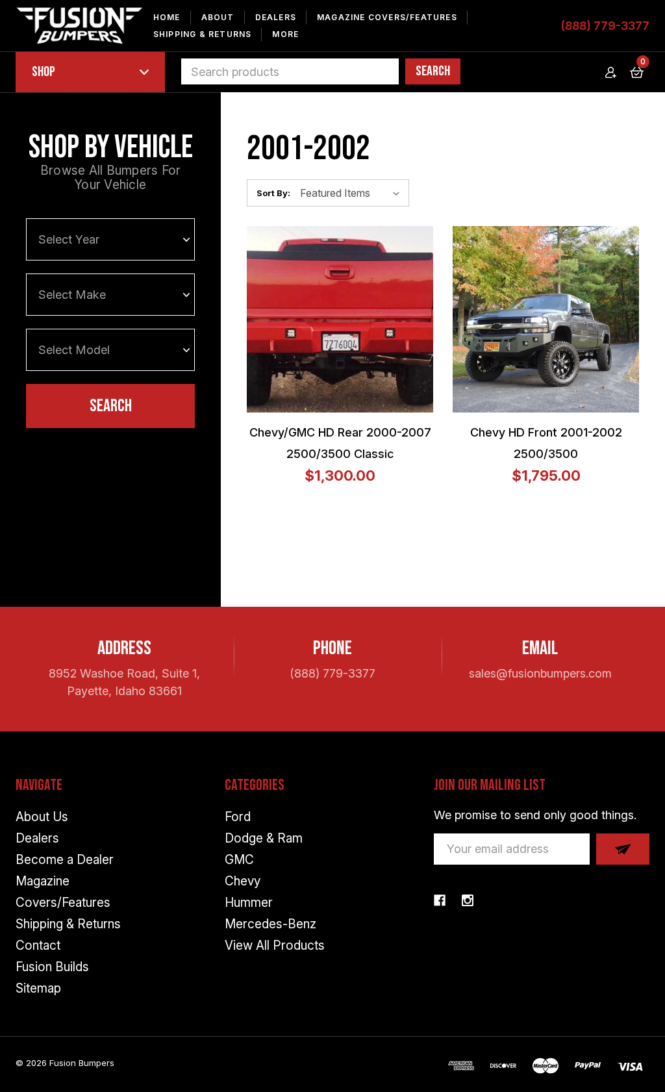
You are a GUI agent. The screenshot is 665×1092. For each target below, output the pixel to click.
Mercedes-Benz (270, 924)
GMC (239, 859)
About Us (42, 816)
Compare (380, 319)
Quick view (349, 319)
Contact (38, 945)
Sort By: (273, 193)
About (217, 17)
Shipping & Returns (202, 34)
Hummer (249, 902)
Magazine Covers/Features (387, 17)
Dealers (275, 17)
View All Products (275, 945)
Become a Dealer (65, 859)
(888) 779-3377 (604, 25)
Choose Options (318, 319)
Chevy (242, 881)
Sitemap (38, 988)
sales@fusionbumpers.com (540, 673)
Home (167, 17)
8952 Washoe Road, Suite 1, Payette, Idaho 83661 (124, 682)
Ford (238, 816)
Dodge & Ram (264, 838)
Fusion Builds (52, 966)
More (285, 34)
